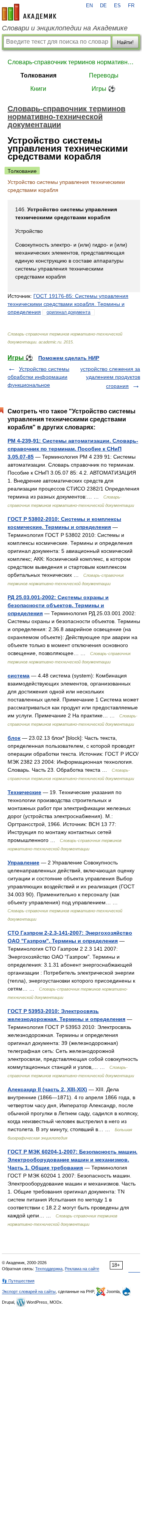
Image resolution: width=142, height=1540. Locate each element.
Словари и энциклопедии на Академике (65, 28)
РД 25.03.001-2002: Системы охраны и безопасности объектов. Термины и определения (58, 605)
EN (89, 5)
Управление (23, 862)
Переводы (104, 75)
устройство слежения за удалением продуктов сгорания (110, 377)
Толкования (38, 75)
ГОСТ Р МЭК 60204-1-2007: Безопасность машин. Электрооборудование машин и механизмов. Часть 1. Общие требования (72, 1160)
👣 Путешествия (18, 1281)
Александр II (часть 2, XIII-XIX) (47, 1089)
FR (131, 5)
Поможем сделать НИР (68, 358)
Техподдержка (48, 1268)
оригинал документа (69, 312)
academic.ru (29, 12)
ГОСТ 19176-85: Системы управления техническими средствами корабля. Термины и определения (68, 304)
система (19, 676)
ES (117, 5)
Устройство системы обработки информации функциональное (38, 377)
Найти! (125, 42)
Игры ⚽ (103, 88)
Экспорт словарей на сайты (29, 1291)
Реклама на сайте (82, 1268)
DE (103, 5)
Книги (38, 88)
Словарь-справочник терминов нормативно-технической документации (71, 62)
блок (14, 738)
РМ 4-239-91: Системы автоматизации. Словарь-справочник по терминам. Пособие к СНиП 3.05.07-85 (73, 449)
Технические (24, 792)
